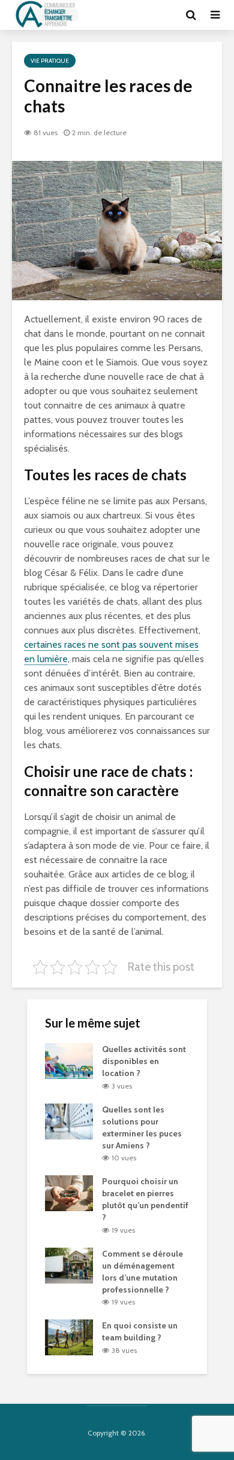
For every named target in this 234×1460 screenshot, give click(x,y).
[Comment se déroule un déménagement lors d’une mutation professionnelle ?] (69, 1264)
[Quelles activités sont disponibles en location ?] (69, 1059)
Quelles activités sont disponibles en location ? (144, 1061)
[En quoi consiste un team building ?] (69, 1336)
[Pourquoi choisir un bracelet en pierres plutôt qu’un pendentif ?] (69, 1192)
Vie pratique (50, 61)
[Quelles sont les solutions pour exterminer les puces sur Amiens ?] (69, 1120)
